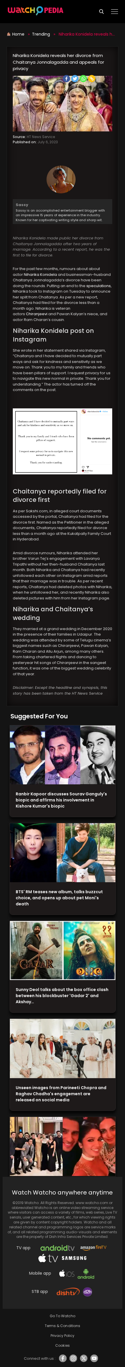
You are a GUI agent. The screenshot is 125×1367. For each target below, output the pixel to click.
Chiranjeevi (37, 314)
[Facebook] (66, 78)
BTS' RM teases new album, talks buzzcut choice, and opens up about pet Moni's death (59, 898)
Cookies (62, 1345)
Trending (41, 34)
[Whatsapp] (83, 78)
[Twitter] (74, 78)
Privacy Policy (62, 1335)
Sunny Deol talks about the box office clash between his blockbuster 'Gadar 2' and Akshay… (62, 996)
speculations (98, 286)
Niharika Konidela (40, 274)
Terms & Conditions (62, 1325)
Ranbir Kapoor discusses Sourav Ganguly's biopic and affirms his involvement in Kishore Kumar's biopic (61, 800)
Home (19, 34)
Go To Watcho (62, 1315)
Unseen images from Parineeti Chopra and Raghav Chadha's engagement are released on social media (61, 1094)
